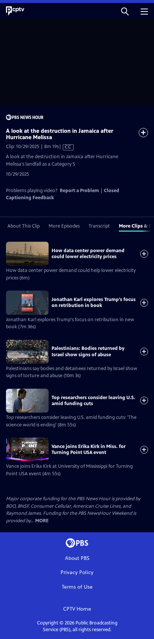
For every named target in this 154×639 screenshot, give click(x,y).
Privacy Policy (77, 572)
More (42, 521)
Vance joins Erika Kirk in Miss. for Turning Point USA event (89, 449)
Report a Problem (79, 191)
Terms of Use (77, 587)
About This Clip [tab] (23, 226)
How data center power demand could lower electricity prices (88, 254)
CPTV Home (77, 609)
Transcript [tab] (99, 226)
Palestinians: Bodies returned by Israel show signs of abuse (88, 351)
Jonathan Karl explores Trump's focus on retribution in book (94, 302)
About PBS (77, 558)
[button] (125, 11)
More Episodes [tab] (64, 226)
